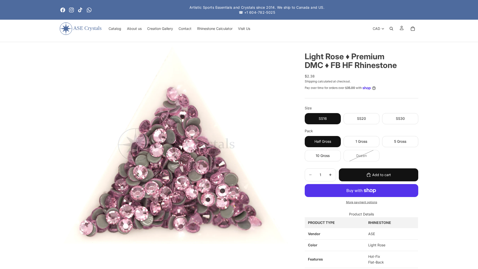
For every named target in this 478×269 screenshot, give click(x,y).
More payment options (361, 202)
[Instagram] (71, 10)
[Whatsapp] (89, 10)
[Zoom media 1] (176, 145)
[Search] (391, 28)
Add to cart (381, 175)
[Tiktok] (80, 10)
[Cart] (412, 28)
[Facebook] (63, 10)
